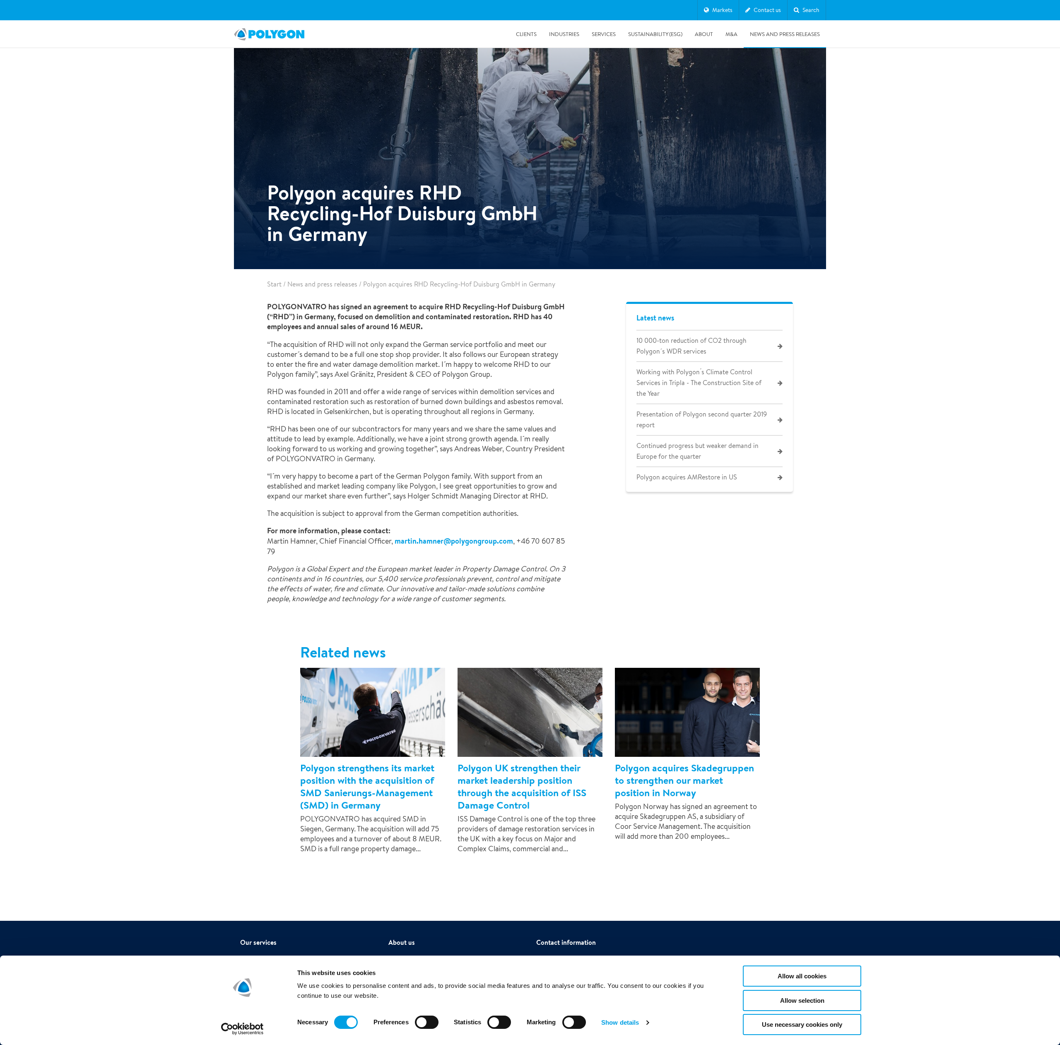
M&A (731, 34)
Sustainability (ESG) (655, 34)
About (704, 34)
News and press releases (785, 34)
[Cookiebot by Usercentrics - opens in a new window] (242, 1029)
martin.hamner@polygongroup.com (453, 541)
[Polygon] (269, 34)
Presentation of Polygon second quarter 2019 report (701, 419)
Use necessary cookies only (802, 1024)
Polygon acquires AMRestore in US (686, 477)
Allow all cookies (802, 976)
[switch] (426, 1028)
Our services (258, 942)
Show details (620, 1022)
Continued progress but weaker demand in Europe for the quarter (697, 451)
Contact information (566, 942)
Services (604, 34)
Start (274, 284)
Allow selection (802, 1000)
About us (401, 942)
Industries (564, 34)
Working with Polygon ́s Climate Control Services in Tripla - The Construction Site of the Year (698, 383)
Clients (526, 34)
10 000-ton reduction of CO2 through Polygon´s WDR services (691, 346)
